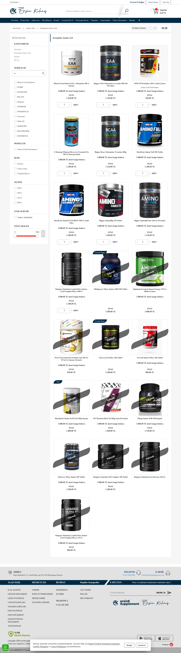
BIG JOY (20, 97)
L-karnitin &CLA (67, 20)
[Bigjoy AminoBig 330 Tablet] (111, 200)
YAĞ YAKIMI (85, 590)
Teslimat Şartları (17, 607)
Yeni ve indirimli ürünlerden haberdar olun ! (151, 582)
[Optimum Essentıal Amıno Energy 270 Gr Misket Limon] (150, 268)
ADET (75, 105)
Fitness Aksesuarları (119, 20)
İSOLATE (84, 594)
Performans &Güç (82, 20)
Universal (21, 116)
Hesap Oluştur (153, 2)
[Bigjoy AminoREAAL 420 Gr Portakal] (150, 200)
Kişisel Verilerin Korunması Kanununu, (104, 644)
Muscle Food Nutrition (26, 82)
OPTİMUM (21, 107)
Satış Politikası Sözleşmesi (15, 620)
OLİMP (20, 87)
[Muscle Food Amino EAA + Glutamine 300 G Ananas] (71, 63)
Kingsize (20, 102)
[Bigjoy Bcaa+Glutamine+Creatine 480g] (111, 131)
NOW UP (20, 121)
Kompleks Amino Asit (22, 53)
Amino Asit (35, 20)
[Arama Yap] (125, 11)
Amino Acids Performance (27, 149)
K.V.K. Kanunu (14, 590)
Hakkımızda (62, 590)
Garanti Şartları (16, 602)
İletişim (60, 594)
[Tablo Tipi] (166, 28)
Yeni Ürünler (14, 626)
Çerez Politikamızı (58, 647)
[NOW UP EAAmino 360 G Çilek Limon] (150, 63)
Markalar (132, 20)
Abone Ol (161, 593)
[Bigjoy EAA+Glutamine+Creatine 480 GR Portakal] (111, 63)
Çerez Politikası (16, 598)
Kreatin (56, 20)
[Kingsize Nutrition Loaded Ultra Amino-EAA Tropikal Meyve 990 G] (71, 268)
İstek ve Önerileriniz (42, 594)
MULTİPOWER (23, 131)
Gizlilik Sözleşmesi (17, 594)
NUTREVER (22, 92)
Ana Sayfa (14, 20)
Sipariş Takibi (38, 598)
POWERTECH (22, 112)
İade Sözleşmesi (15, 615)
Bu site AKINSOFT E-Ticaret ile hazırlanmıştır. (25, 650)
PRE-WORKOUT (86, 598)
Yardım (35, 590)
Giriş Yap (165, 2)
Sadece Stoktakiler (25, 217)
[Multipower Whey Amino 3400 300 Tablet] (111, 268)
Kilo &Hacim (46, 20)
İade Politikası (15, 611)
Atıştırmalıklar (105, 20)
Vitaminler (94, 20)
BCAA (16, 60)
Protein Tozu (24, 20)
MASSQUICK (22, 136)
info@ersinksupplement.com (153, 575)
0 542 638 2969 (62, 605)
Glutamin (17, 49)
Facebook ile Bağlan (137, 2)
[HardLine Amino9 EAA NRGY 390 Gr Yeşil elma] (71, 200)
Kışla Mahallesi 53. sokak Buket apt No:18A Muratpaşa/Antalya (38, 575)
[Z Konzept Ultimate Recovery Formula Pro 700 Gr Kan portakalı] (71, 131)
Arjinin (17, 57)
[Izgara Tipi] (163, 28)
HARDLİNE (22, 126)
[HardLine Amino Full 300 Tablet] (150, 131)
